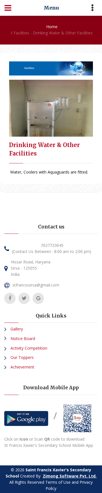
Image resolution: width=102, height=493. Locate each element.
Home (52, 26)
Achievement (21, 367)
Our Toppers (21, 357)
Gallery (16, 329)
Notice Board (22, 338)
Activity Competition (28, 348)
